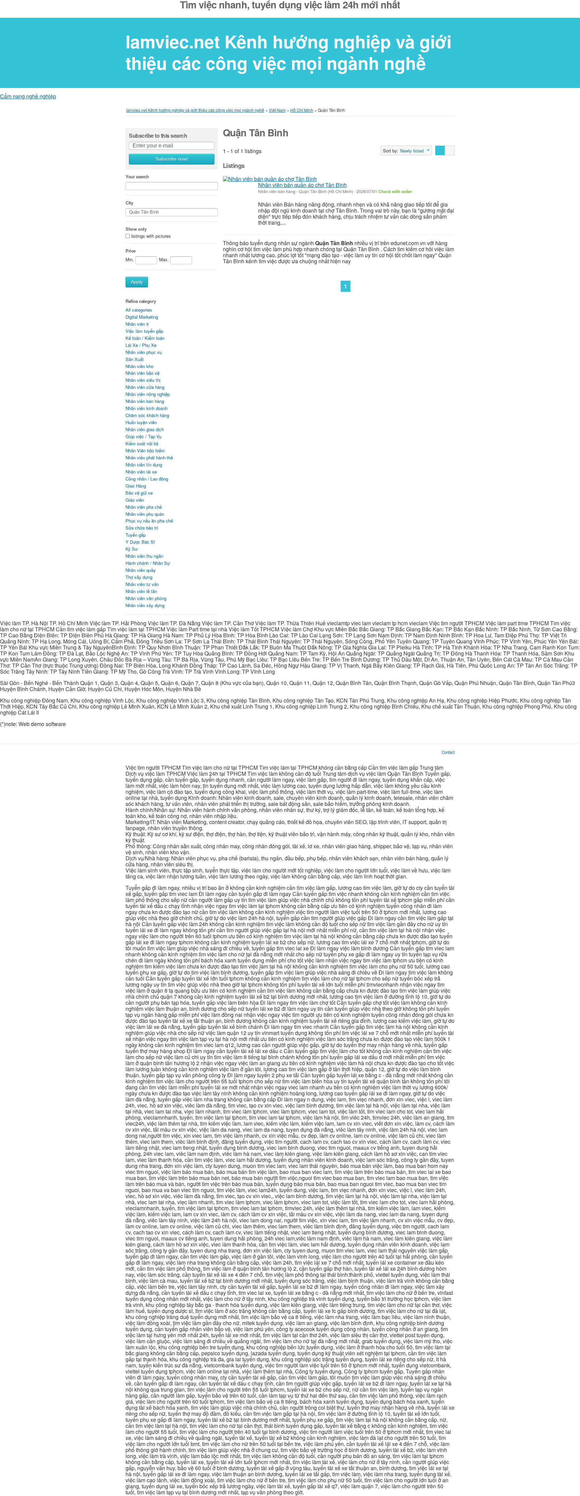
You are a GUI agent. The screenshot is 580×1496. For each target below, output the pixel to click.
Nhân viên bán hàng (145, 401)
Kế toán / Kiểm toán (145, 338)
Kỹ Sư (132, 549)
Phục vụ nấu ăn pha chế (149, 520)
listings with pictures (151, 236)
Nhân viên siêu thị (143, 380)
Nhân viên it (137, 324)
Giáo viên (135, 500)
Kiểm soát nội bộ (142, 443)
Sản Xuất (135, 359)
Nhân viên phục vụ (144, 352)
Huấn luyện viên (141, 422)
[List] (440, 150)
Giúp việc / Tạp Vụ (143, 436)
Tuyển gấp (136, 535)
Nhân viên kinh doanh (146, 408)
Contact (448, 752)
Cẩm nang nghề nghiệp (28, 96)
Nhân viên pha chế (144, 507)
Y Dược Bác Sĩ (140, 542)
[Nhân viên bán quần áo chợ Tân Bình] (270, 178)
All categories (139, 310)
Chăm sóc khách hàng (147, 415)
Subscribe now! (171, 159)
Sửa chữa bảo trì (142, 528)
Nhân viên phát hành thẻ (149, 457)
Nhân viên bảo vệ (142, 373)
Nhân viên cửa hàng (145, 387)
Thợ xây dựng (139, 577)
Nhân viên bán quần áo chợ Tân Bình (302, 185)
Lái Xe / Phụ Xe (141, 345)
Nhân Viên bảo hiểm (145, 450)
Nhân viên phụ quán (145, 514)
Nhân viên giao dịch (145, 429)
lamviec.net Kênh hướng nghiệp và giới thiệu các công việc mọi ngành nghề (288, 52)
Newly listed (412, 151)
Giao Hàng (136, 486)
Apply (137, 281)
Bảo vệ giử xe (139, 493)
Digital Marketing (142, 317)
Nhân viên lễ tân (141, 591)
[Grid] (449, 150)
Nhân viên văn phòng (146, 598)
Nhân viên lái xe (141, 471)
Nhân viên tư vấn (142, 584)
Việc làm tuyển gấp (144, 331)
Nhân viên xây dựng (145, 605)
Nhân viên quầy (141, 570)
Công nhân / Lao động (147, 478)
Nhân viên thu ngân (144, 556)
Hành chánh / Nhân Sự (148, 563)
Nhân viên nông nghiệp (148, 394)
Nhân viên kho (139, 366)
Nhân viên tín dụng (144, 464)
